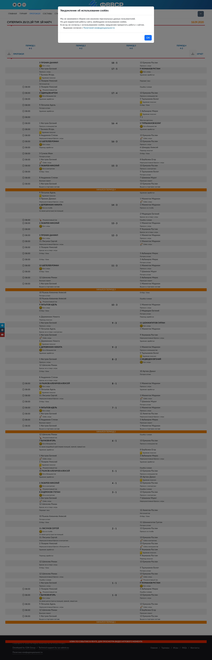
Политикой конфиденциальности (99, 28)
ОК (148, 38)
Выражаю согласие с (89, 28)
